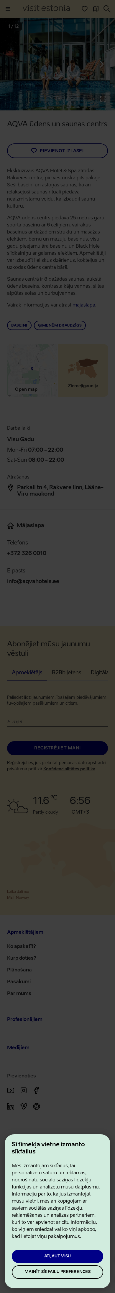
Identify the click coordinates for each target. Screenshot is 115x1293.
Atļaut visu (57, 1256)
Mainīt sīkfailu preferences (57, 1272)
